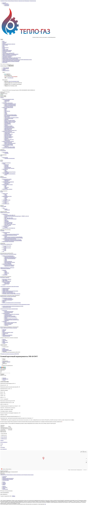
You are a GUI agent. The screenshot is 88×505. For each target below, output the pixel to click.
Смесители (6, 325)
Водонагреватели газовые (6, 179)
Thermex (5, 188)
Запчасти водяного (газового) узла (10, 130)
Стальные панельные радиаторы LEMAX (11, 234)
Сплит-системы (5, 152)
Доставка (9, 0)
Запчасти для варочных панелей (8, 141)
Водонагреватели (5, 47)
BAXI (5, 109)
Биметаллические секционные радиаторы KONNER (13, 237)
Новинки (4, 339)
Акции (3, 341)
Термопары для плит (8, 137)
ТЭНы (5, 259)
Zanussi (5, 113)
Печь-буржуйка (5, 157)
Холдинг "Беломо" (7, 225)
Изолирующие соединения (7, 298)
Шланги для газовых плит (9, 139)
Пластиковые (6, 283)
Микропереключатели (8, 128)
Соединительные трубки (8, 118)
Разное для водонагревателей (9, 256)
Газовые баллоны (5, 289)
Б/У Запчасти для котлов (8, 106)
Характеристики (5, 378)
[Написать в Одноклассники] (2, 94)
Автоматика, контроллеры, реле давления (11, 314)
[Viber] (3, 367)
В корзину (2, 374)
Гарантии (4, 483)
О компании (2, 0)
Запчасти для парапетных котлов (10, 103)
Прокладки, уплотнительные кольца (8, 292)
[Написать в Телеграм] (1, 94)
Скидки (3, 488)
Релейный (4, 270)
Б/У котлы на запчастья (6, 162)
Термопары (6, 119)
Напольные (6, 166)
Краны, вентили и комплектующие (10, 322)
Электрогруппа (7, 140)
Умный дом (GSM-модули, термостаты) (7, 267)
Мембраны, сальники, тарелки (9, 122)
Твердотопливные (5, 172)
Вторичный (4, 42)
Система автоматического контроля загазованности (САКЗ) (12, 306)
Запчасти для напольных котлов (10, 105)
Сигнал (5, 219)
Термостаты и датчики (8, 125)
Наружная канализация (8, 312)
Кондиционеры (5, 44)
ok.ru (1, 445)
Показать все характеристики (7, 365)
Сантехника (4, 321)
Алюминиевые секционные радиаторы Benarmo (12, 239)
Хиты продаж (4, 340)
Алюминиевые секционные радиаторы (9, 238)
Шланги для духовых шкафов (9, 146)
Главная (3, 348)
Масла (3, 331)
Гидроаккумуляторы (8, 315)
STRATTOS (6, 187)
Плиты (3, 48)
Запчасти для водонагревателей (7, 255)
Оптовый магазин (33, 0)
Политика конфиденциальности (8, 478)
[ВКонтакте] (0, 367)
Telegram (1, 440)
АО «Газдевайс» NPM (8, 223)
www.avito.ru (2, 447)
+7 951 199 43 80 (10, 77)
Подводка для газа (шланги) (7, 299)
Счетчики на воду (5, 226)
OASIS (5, 233)
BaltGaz (5, 108)
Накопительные (7, 182)
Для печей (4, 249)
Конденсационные (7, 167)
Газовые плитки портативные (7, 291)
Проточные (6, 180)
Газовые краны (7, 133)
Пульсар (5, 227)
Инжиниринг (27, 0)
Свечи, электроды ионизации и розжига (11, 117)
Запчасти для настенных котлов (10, 104)
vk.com (1, 443)
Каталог (3, 96)
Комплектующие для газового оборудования (10, 58)
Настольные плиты (5, 203)
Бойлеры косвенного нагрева (7, 184)
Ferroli (5, 185)
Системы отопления (5, 313)
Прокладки (4, 300)
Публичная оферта (5, 480)
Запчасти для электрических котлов (8, 147)
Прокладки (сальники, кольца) (7, 332)
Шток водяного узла (8, 129)
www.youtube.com (3, 449)
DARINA (6, 197)
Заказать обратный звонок (5, 91)
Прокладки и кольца (8, 135)
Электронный (4, 274)
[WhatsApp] (4, 367)
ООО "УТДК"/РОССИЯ (6, 281)
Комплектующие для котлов (9, 168)
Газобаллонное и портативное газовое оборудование (11, 57)
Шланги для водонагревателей (9, 258)
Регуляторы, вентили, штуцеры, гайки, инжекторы (11, 293)
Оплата (6, 0)
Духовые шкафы (5, 49)
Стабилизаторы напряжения (7, 335)
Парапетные (6, 164)
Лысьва (5, 195)
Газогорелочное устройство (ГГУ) (8, 53)
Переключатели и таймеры (9, 265)
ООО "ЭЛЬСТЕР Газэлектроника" (10, 218)
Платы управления (7, 263)
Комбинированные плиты (7, 196)
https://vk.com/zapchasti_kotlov (14, 81)
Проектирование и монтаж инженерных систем (15, 474)
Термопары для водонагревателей (10, 257)
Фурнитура (6, 138)
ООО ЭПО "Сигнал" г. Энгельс (10, 224)
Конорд (5, 174)
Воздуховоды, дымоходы (6, 56)
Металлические (7, 282)
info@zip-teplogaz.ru (3, 442)
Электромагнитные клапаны (9, 127)
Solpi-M (5, 272)
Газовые (3, 163)
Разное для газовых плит (8, 136)
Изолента (4, 330)
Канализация (4, 310)
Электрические (5, 169)
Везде (3, 41)
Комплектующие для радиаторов (8, 241)
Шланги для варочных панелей (9, 143)
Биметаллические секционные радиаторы (9, 235)
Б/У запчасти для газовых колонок (10, 114)
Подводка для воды (7, 324)
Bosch (5, 110)
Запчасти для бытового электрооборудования (10, 54)
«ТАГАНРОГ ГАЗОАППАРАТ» (9, 173)
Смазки (3, 334)
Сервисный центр (21, 0)
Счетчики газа (4, 214)
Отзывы (3, 343)
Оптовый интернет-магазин (28, 474)
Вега (5, 246)
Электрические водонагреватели (8, 181)
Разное (3, 301)
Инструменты (4, 62)
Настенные (6, 165)
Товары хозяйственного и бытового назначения (10, 61)
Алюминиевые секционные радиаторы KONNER (13, 240)
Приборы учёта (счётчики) (7, 50)
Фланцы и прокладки (8, 261)
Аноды (5, 260)
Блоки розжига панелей (8, 144)
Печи (3, 45)
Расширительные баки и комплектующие (11, 319)
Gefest (5, 194)
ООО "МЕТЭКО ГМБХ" (8, 217)
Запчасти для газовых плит (7, 131)
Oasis (5, 170)
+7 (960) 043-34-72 (3, 438)
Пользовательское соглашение (7, 479)
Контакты (16, 0)
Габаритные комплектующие (9, 132)
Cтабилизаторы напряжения (7, 55)
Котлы (3, 46)
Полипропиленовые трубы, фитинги (10, 318)
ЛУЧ (3, 251)
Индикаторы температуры (9, 126)
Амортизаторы (7, 100)
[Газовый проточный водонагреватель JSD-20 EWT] (9, 353)
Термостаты (6, 320)
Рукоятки (6, 124)
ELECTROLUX (7, 111)
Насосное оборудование (8, 323)
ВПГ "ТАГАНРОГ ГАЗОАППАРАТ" (10, 115)
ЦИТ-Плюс (6, 220)
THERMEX (6, 153)
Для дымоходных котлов (6, 245)
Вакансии (12, 0)
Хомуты (3, 284)
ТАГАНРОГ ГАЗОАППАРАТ (9, 158)
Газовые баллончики (6, 288)
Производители (5, 342)
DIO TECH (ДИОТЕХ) (8, 222)
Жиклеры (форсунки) (8, 142)
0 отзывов (3, 359)
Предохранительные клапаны (9, 262)
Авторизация (6, 4)
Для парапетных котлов (6, 247)
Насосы (5, 317)
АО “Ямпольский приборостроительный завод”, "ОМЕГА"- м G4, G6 (16, 216)
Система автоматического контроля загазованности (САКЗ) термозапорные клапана (17, 59)
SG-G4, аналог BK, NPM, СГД (9, 215)
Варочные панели (5, 201)
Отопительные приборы (6, 51)
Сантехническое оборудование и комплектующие (11, 60)
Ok (45, 504)
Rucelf (5, 271)
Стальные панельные (6, 232)
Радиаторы (4, 52)
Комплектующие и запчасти (7, 189)
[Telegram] (5, 367)
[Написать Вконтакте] (0, 94)
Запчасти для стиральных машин (8, 99)
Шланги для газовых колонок (9, 120)
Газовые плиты (5, 193)
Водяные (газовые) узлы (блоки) (10, 121)
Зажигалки (4, 329)
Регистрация (6, 5)
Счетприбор (6, 221)
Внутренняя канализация (8, 311)
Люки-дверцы (4, 280)
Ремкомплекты (7, 116)
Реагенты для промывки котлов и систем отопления (11, 302)
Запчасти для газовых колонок (7, 107)
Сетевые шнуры (5, 333)
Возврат (3, 484)
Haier (5, 186)
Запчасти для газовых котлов (7, 102)
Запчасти (4, 43)
